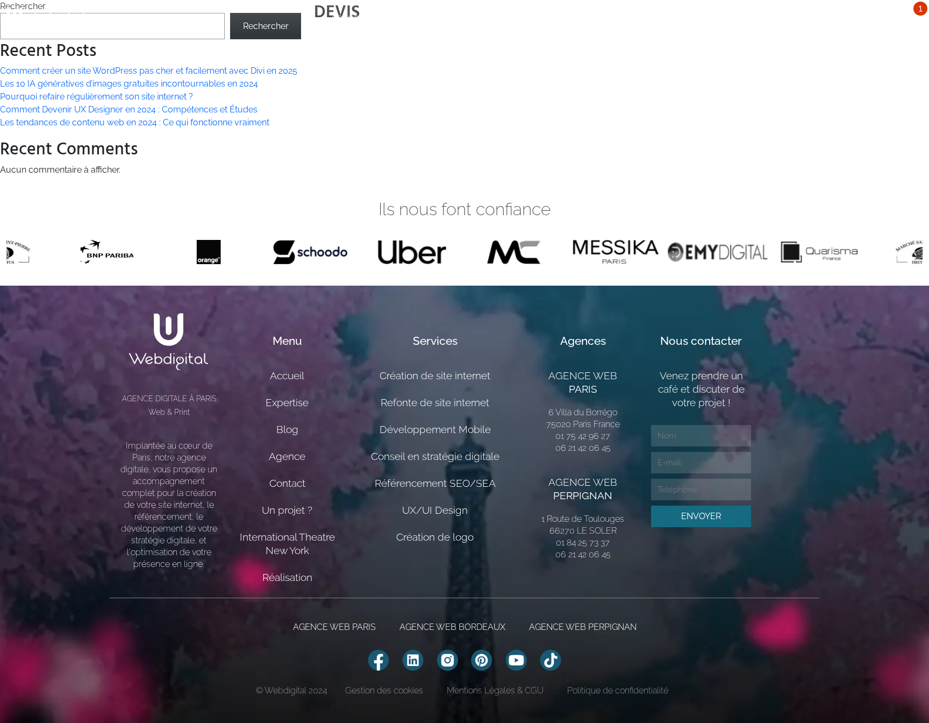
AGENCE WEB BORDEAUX (452, 627)
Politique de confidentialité (617, 690)
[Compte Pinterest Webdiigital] (481, 659)
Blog (475, 17)
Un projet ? (599, 17)
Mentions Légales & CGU (495, 690)
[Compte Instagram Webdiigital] (447, 659)
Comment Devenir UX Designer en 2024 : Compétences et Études (129, 109)
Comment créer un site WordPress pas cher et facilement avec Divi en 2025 (148, 71)
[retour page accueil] (46, 18)
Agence (530, 17)
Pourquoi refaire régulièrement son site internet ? (96, 96)
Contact (287, 483)
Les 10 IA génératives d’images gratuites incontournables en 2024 (129, 84)
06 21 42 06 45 (825, 11)
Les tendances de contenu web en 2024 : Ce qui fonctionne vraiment (134, 122)
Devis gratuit (895, 17)
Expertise (287, 402)
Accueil (348, 17)
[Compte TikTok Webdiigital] (550, 659)
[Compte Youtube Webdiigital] (516, 659)
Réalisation (287, 577)
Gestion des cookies (384, 690)
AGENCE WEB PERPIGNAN (583, 627)
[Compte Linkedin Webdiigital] (413, 659)
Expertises (414, 17)
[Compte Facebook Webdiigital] (378, 659)
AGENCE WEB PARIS (334, 627)
